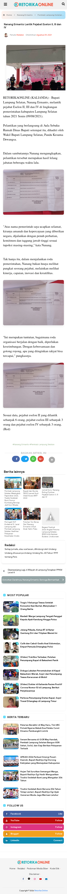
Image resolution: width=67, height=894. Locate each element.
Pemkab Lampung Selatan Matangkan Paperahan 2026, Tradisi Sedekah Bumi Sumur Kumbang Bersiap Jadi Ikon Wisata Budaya (12, 499)
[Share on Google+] (41, 459)
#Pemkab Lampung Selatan (41, 444)
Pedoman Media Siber (37, 868)
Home (12, 868)
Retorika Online (41, 890)
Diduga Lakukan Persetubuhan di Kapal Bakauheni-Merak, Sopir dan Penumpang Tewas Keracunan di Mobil (41, 674)
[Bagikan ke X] (25, 459)
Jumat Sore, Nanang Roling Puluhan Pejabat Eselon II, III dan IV (50, 493)
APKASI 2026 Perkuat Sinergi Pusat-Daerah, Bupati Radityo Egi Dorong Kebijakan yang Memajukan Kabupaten (40, 760)
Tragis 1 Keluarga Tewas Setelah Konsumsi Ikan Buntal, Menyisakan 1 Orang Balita (38, 605)
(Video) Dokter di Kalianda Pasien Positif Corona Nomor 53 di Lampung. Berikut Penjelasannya (41, 687)
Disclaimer (34, 874)
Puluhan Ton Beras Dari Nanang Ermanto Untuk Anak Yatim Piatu (31, 525)
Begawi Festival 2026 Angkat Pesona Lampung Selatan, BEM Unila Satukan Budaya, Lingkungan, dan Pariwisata (50, 533)
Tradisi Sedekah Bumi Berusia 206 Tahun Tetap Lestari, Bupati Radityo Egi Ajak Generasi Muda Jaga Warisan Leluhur (40, 792)
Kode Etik (54, 868)
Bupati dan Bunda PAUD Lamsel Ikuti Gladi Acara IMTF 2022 (30, 494)
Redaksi (10, 545)
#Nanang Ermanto (21, 444)
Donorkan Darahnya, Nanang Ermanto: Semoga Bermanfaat (30, 579)
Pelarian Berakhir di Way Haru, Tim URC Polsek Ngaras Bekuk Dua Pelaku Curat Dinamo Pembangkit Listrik (40, 728)
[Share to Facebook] (16, 459)
